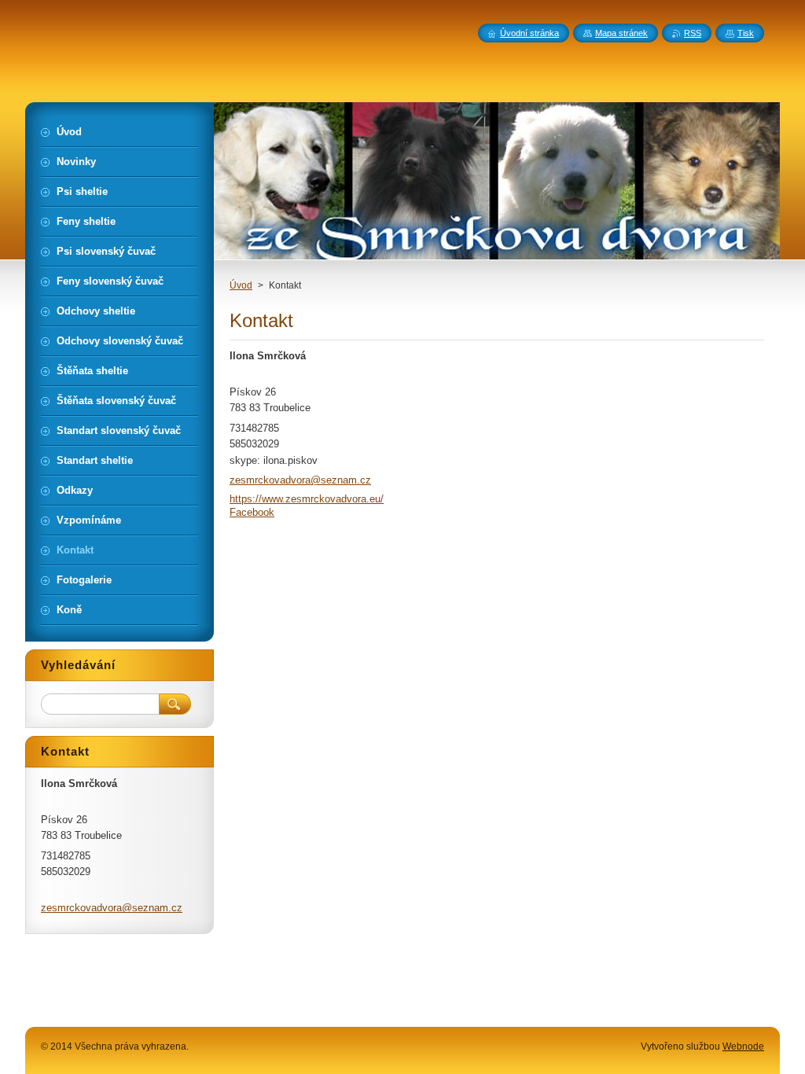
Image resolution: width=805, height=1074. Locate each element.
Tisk (745, 33)
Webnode (743, 1046)
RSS (692, 33)
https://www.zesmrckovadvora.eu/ (307, 499)
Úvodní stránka (529, 33)
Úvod (241, 285)
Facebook (252, 512)
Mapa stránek (621, 33)
